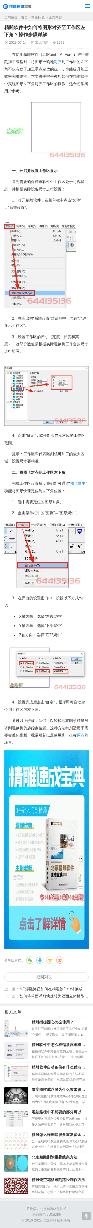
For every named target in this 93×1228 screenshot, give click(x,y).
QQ (39, 960)
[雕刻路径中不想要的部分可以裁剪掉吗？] (16, 1118)
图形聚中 (78, 483)
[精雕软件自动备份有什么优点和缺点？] (16, 1073)
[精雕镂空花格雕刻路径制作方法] (16, 1185)
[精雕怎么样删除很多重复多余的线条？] (16, 1140)
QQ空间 (49, 960)
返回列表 (44, 977)
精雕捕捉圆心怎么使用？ (53, 1022)
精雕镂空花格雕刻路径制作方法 (58, 1180)
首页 (24, 17)
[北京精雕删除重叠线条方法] (16, 1163)
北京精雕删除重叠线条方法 (55, 1157)
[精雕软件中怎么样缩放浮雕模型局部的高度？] (16, 1050)
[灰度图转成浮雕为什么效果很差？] (16, 1095)
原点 (80, 735)
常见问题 (38, 17)
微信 (29, 960)
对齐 (58, 62)
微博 (59, 960)
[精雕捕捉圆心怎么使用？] (16, 1028)
